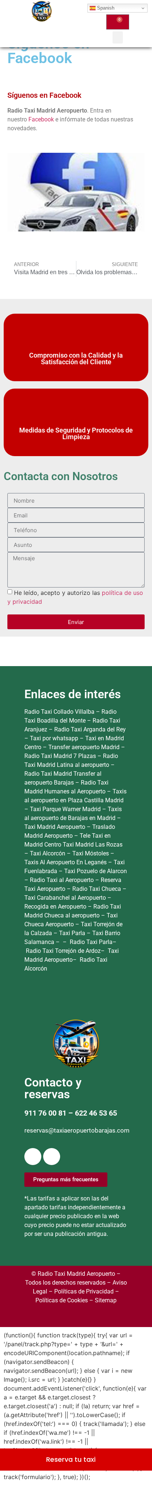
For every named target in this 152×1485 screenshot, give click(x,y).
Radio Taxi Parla (91, 941)
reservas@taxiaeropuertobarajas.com (76, 1130)
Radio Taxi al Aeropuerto (62, 879)
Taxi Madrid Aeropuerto (55, 826)
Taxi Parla (73, 933)
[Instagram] (51, 1156)
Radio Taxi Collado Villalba (59, 711)
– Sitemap (102, 1300)
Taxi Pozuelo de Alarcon (95, 871)
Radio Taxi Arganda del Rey (90, 729)
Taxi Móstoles (91, 853)
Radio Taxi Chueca (97, 888)
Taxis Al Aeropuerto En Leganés (66, 862)
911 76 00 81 (45, 1113)
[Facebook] (32, 1156)
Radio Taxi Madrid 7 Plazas (60, 755)
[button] (118, 37)
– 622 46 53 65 (91, 1113)
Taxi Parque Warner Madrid (66, 809)
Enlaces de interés (72, 694)
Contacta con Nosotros (61, 476)
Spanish (105, 8)
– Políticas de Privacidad (80, 1291)
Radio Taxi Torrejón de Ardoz (63, 950)
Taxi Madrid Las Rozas (92, 844)
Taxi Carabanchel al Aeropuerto (65, 897)
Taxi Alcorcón (48, 853)
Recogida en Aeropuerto (56, 906)
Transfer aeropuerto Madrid (84, 747)
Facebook (41, 119)
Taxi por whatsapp (54, 738)
